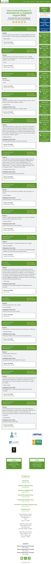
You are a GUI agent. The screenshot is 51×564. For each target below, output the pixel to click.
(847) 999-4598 (45, 93)
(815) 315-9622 (45, 136)
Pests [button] (28, 1)
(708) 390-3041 (45, 78)
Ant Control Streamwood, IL (6, 263)
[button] (44, 42)
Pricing (37, 1)
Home (24, 1)
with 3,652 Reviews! (45, 17)
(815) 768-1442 (45, 49)
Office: (25, 516)
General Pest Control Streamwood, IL (7, 28)
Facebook (21, 558)
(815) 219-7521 (45, 107)
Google (29, 558)
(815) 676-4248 (45, 123)
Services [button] (32, 1)
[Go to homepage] (5, 1)
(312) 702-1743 (45, 37)
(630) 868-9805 (45, 64)
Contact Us (42, 1)
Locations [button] (47, 1)
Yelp (25, 558)
